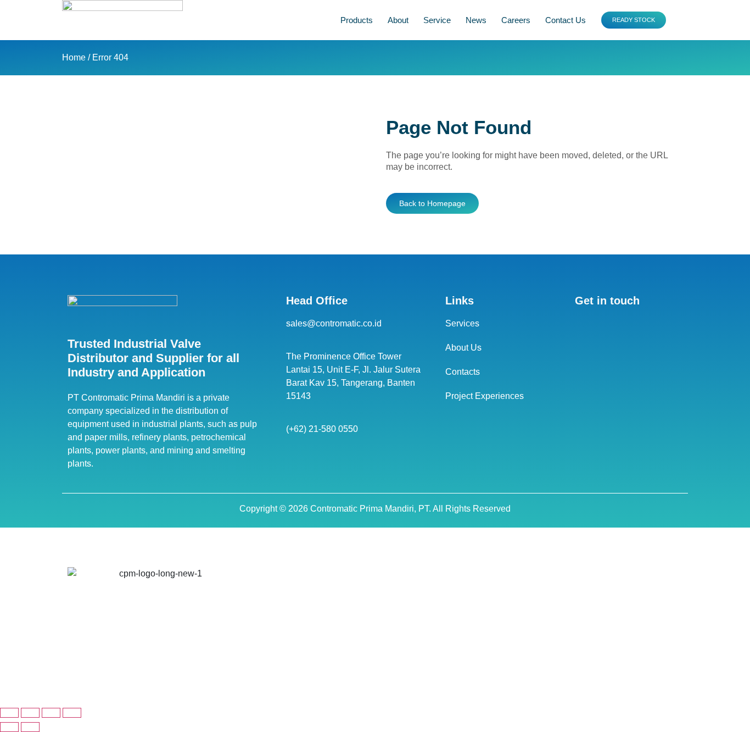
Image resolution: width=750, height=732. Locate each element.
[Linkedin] (583, 325)
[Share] (51, 713)
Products (356, 20)
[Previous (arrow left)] (9, 727)
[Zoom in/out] (9, 713)
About (398, 20)
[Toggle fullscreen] (30, 713)
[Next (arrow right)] (30, 727)
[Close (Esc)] (72, 713)
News (476, 20)
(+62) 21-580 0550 (322, 429)
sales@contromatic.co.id (334, 323)
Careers (515, 20)
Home (74, 57)
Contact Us (565, 20)
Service (437, 20)
